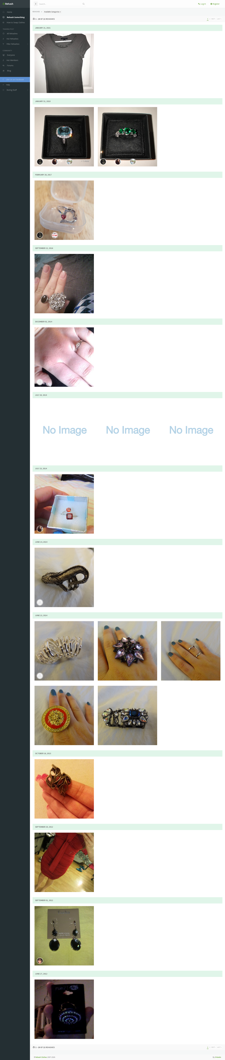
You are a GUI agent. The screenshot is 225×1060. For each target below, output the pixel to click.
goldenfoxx (74, 355)
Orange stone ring (190, 421)
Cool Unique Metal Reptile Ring (64, 568)
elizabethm (74, 65)
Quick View (65, 75)
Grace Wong (74, 575)
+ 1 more (85, 161)
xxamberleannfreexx (74, 208)
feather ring (64, 780)
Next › (213, 19)
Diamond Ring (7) (64, 348)
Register (216, 4)
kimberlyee (75, 135)
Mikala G (74, 860)
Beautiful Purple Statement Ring (127, 642)
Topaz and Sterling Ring (64, 128)
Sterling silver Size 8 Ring (64, 201)
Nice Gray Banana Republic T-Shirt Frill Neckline (64, 54)
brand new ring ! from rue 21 (64, 1000)
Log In (203, 4)
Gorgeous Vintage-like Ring (64, 706)
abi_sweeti (74, 1007)
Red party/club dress (64, 853)
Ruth (74, 282)
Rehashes (36, 12)
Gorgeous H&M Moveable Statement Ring (127, 706)
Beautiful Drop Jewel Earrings (64, 927)
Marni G (74, 502)
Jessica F (74, 934)
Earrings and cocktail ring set (64, 275)
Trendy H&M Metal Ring (64, 642)
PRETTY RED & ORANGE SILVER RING (64, 495)
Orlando (218, 1057)
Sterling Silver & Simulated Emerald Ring (127, 128)
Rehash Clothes (41, 1057)
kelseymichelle (74, 787)
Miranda (75, 429)
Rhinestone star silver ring (127, 421)
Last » (219, 19)
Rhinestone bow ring (64, 421)
